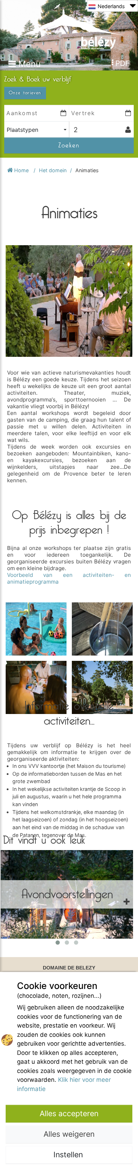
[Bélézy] (69, 26)
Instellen (69, 1154)
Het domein (53, 170)
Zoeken (69, 145)
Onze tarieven (25, 93)
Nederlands (111, 6)
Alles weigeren (69, 1134)
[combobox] (36, 129)
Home (21, 170)
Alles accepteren (69, 1113)
